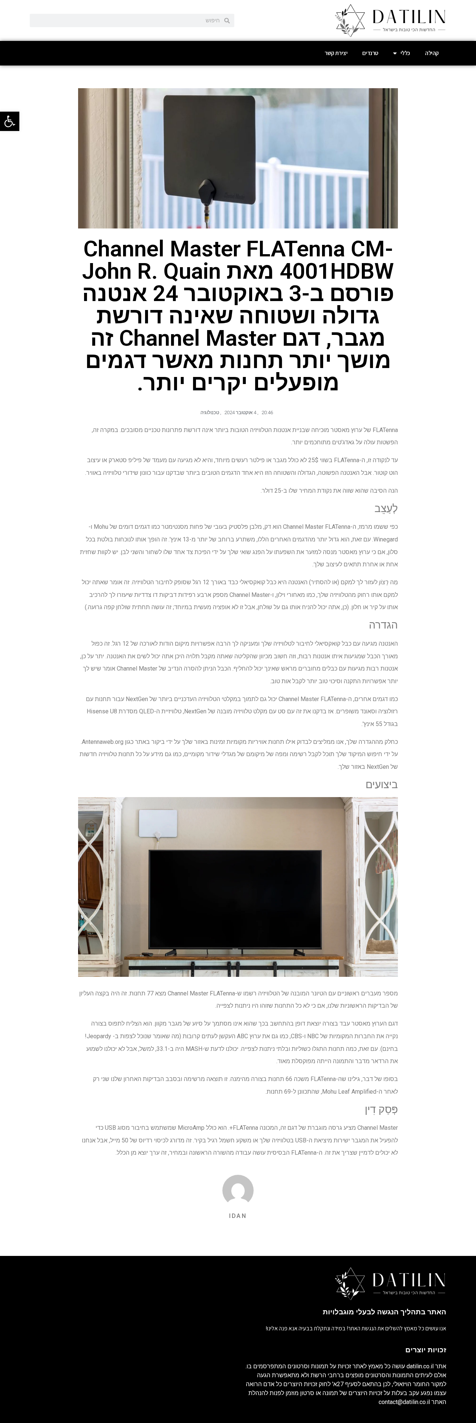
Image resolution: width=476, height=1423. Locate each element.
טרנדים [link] (370, 53)
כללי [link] (405, 53)
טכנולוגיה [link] (209, 412)
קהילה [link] (432, 53)
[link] (9, 121)
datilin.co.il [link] (420, 1366)
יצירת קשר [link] (336, 53)
